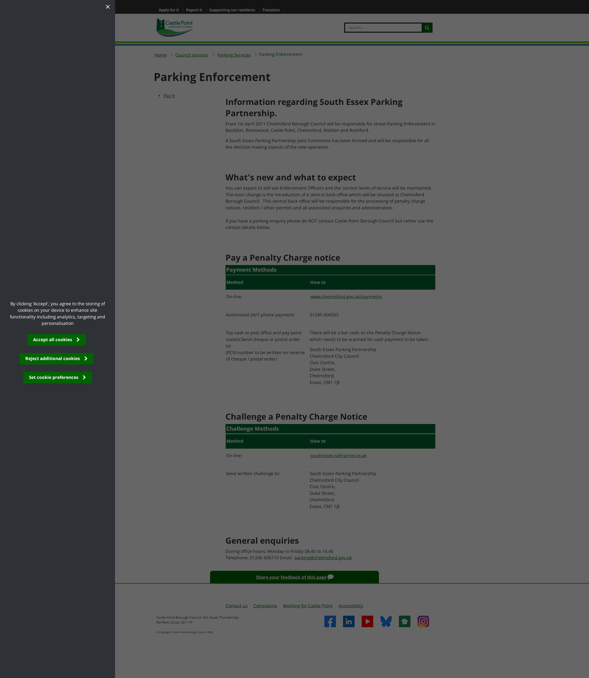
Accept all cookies (52, 340)
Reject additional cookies (52, 358)
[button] (107, 7)
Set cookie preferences (53, 377)
